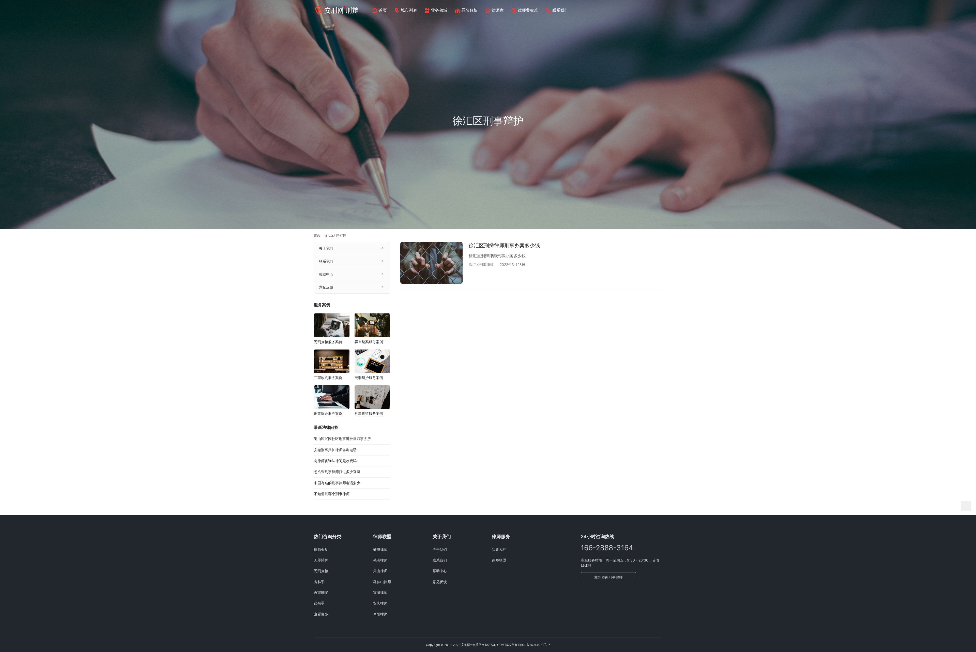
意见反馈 (326, 287)
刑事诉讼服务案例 (328, 413)
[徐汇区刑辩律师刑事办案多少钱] (431, 262)
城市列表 (409, 10)
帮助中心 (326, 274)
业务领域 (439, 10)
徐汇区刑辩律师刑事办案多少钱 (504, 245)
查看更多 (321, 614)
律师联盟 (499, 560)
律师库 (498, 10)
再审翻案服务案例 (369, 342)
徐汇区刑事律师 (481, 264)
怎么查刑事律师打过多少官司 (337, 471)
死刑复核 (321, 571)
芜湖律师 (380, 560)
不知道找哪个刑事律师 (331, 494)
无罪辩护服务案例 (369, 377)
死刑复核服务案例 (328, 342)
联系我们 (560, 10)
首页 (383, 10)
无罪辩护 (321, 560)
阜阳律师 (380, 614)
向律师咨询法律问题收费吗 (335, 461)
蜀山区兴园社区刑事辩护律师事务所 (342, 438)
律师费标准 (528, 10)
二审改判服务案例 (328, 377)
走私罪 (319, 582)
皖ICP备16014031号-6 (534, 645)
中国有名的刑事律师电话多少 (337, 483)
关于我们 (326, 248)
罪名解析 (469, 10)
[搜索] (660, 10)
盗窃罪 (319, 603)
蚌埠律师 (380, 549)
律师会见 (321, 549)
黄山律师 (380, 571)
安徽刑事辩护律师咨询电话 (335, 450)
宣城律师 (380, 592)
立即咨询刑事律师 (608, 577)
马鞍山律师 (382, 582)
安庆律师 (380, 603)
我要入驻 (499, 549)
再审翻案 (321, 592)
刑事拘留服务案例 (369, 413)
